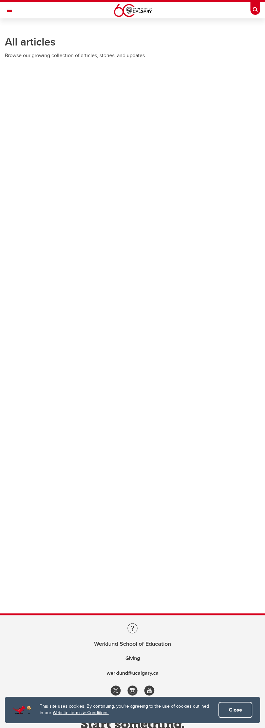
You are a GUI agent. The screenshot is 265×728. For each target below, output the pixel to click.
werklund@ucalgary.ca (133, 673)
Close (235, 709)
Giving (132, 658)
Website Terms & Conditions (81, 712)
